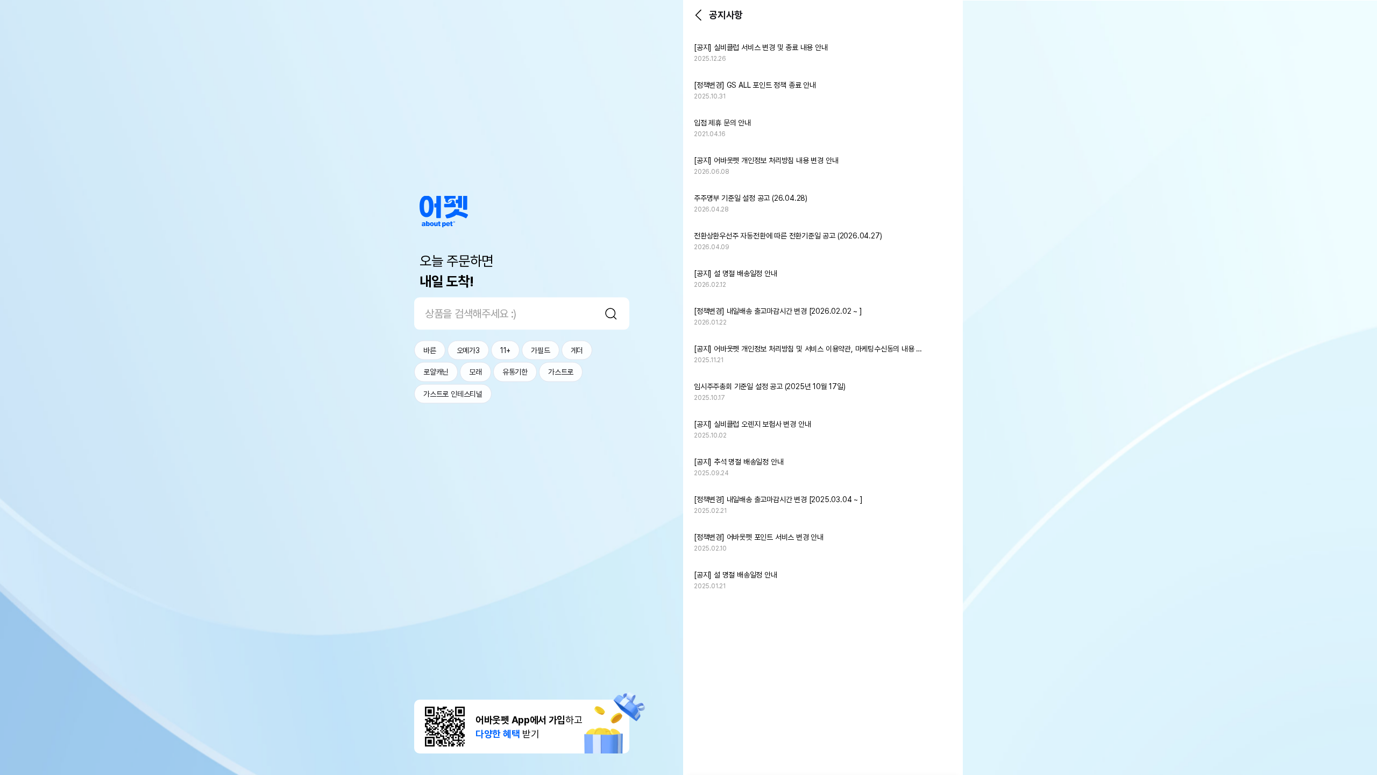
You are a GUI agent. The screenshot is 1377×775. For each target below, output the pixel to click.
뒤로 (698, 15)
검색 (611, 313)
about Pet (444, 212)
